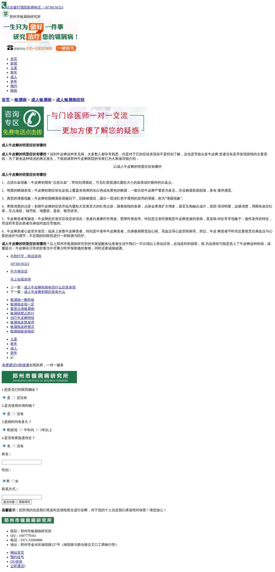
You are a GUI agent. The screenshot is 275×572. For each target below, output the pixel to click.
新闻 (13, 63)
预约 (13, 86)
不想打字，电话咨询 (25, 256)
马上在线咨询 (20, 279)
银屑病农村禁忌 (22, 327)
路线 (13, 90)
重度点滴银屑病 (22, 309)
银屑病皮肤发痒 (22, 322)
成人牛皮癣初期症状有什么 (44, 292)
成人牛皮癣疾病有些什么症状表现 (50, 287)
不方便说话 (19, 271)
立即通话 (17, 566)
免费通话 (8, 365)
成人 (13, 77)
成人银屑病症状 (70, 100)
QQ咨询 (16, 561)
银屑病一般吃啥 (22, 300)
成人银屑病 (41, 100)
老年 (13, 81)
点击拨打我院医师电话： (34, 7)
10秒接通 (22, 365)
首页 (13, 59)
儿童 (13, 68)
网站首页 (17, 552)
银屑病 (20, 100)
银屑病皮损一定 (22, 304)
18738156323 (19, 264)
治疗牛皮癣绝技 (22, 318)
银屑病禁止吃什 (22, 313)
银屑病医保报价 (22, 331)
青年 (13, 72)
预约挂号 (17, 557)
